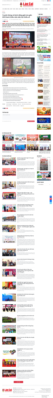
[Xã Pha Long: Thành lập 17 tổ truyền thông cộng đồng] (9, 161)
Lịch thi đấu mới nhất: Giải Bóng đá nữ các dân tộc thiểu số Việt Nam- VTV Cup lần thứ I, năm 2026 (42, 35)
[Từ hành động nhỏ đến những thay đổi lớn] (9, 329)
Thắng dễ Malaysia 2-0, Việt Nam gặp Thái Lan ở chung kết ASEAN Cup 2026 (42, 40)
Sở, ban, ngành (47, 66)
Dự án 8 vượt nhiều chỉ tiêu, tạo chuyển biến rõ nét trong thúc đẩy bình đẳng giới (25, 271)
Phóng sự (32, 8)
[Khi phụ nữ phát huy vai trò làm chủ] (9, 319)
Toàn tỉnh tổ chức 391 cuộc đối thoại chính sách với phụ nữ (25, 250)
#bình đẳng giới (8, 104)
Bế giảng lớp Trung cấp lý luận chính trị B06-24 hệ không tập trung (47, 103)
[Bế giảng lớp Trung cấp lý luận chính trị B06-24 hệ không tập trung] (40, 103)
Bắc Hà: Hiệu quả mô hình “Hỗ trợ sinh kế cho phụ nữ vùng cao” (12, 97)
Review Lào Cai (42, 8)
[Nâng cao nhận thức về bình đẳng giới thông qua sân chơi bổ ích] (9, 373)
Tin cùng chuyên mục (6, 156)
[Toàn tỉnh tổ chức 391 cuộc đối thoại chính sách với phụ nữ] (9, 252)
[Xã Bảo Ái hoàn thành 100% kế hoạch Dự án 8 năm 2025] (9, 185)
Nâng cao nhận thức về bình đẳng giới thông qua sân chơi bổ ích (25, 371)
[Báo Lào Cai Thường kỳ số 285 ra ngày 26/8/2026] (45, 164)
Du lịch (20, 8)
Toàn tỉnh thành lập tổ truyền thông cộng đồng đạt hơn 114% (44, 142)
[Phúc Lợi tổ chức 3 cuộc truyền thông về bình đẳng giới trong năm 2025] (9, 363)
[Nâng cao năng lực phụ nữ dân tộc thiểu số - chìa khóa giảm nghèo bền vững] (9, 229)
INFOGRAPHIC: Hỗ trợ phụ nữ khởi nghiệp (25, 349)
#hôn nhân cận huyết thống (26, 104)
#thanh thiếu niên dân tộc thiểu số (22, 102)
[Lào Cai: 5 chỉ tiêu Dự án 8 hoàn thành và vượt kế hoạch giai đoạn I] (20, 137)
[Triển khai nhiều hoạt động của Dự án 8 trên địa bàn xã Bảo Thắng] (9, 208)
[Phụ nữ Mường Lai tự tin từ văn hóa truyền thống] (9, 218)
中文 (45, 0)
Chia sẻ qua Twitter (4, 21)
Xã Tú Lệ (40, 72)
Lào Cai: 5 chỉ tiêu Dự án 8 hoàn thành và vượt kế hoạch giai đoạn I (20, 142)
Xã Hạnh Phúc (41, 73)
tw (51, 203)
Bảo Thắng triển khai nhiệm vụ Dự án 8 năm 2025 (10, 93)
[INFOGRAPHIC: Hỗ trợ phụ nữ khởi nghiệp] (9, 352)
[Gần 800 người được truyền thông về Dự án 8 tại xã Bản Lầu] (8, 147)
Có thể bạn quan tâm (6, 133)
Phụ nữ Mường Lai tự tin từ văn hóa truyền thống (25, 215)
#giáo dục (22, 105)
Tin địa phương (40, 63)
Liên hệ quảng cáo (23, 0)
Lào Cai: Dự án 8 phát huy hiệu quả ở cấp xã (32, 152)
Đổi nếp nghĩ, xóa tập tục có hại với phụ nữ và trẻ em (25, 169)
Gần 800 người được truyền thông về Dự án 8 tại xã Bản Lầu (8, 152)
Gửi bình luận (31, 121)
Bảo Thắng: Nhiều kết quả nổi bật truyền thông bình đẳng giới (12, 100)
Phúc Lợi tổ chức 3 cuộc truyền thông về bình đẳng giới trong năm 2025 (26, 360)
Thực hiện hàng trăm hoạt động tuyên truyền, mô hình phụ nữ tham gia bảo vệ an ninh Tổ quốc (42, 26)
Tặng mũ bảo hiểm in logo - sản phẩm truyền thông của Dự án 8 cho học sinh (25, 194)
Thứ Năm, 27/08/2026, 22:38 (7, 0)
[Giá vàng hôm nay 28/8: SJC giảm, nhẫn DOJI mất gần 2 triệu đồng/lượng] (40, 85)
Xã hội (14, 8)
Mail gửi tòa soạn (16, 0)
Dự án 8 (3, 11)
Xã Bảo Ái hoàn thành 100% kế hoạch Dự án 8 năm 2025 (25, 182)
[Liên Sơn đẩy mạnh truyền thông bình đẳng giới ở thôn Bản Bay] (9, 308)
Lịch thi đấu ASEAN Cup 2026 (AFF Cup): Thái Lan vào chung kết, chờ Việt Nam (42, 43)
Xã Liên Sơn (41, 75)
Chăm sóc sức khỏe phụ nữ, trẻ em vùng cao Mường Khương (11, 90)
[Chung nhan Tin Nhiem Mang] (46, 396)
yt (48, 0)
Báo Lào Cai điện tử (26, 4)
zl (50, 0)
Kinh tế (11, 8)
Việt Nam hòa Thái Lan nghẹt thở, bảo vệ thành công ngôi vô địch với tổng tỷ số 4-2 (42, 30)
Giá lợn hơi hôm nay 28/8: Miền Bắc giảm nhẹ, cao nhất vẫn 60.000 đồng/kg (47, 92)
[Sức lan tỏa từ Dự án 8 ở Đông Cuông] (9, 262)
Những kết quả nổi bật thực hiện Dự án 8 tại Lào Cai (25, 236)
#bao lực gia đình (9, 105)
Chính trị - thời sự (6, 8)
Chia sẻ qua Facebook (3, 21)
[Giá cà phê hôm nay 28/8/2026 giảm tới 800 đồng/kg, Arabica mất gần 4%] (40, 97)
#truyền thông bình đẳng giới (10, 102)
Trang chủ (3, 9)
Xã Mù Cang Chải (41, 70)
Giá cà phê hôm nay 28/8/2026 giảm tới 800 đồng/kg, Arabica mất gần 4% (46, 98)
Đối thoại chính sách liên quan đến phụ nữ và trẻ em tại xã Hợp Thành (13, 94)
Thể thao (26, 8)
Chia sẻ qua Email (7, 21)
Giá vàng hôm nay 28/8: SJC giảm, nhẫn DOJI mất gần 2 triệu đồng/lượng (47, 86)
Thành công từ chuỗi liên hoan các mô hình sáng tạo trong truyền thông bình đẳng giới (32, 142)
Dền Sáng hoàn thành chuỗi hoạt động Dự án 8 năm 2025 (20, 152)
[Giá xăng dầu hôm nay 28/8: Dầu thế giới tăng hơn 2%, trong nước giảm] (40, 80)
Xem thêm (18, 382)
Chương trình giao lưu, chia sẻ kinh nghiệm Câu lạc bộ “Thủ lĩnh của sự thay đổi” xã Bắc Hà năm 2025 (45, 152)
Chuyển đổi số (37, 8)
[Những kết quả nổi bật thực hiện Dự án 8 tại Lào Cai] (9, 239)
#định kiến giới (14, 104)
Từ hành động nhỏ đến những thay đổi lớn (25, 326)
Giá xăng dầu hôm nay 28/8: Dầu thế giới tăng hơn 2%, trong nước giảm (47, 81)
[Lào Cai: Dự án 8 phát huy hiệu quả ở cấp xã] (32, 147)
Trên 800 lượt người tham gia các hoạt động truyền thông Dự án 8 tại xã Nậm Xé (25, 283)
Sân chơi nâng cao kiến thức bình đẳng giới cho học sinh (11, 96)
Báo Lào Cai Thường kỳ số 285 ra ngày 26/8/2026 (44, 167)
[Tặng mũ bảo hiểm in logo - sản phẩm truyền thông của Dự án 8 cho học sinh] (9, 196)
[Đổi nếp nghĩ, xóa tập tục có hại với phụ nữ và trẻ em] (9, 172)
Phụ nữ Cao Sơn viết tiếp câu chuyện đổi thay (25, 338)
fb (47, 0)
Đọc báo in (46, 8)
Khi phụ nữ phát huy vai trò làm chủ (25, 315)
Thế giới (29, 8)
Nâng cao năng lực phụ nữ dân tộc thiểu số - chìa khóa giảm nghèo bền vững (26, 227)
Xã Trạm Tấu (47, 72)
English (43, 0)
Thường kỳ (44, 157)
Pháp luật (23, 8)
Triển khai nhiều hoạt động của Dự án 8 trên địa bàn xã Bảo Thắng (25, 205)
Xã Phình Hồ (47, 73)
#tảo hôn (19, 104)
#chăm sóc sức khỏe (16, 105)
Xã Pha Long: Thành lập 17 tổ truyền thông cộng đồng (25, 158)
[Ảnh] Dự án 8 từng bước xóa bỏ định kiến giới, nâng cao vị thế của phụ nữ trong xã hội (15, 89)
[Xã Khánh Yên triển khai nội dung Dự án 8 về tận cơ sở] (9, 297)
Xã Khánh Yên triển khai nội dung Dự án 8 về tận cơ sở (25, 295)
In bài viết (6, 21)
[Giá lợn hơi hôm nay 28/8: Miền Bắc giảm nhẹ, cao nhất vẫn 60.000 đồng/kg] (40, 91)
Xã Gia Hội (46, 75)
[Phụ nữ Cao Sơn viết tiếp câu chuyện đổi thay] (9, 340)
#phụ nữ (29, 102)
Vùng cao (39, 157)
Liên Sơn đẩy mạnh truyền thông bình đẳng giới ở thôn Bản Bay (25, 305)
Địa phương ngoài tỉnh (41, 66)
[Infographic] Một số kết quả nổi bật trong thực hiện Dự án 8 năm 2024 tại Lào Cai (14, 87)
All (50, 9)
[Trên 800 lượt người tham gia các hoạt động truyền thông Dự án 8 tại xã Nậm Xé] (9, 285)
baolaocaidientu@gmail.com (19, 392)
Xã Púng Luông (47, 70)
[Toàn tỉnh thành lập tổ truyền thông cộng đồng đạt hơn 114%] (45, 137)
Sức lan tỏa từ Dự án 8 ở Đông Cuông (25, 259)
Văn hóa (17, 8)
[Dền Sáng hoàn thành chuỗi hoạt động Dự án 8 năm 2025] (20, 147)
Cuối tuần (48, 157)
